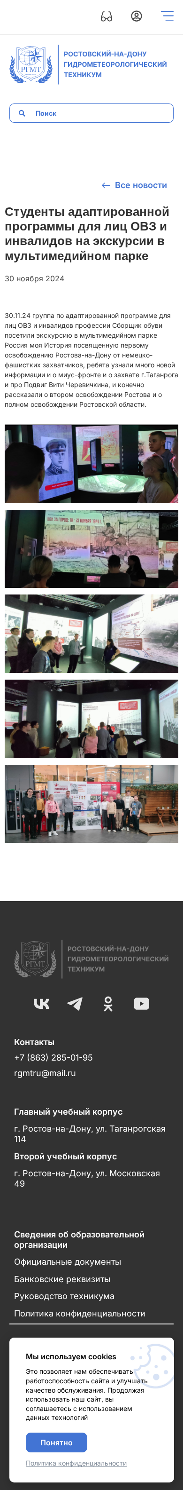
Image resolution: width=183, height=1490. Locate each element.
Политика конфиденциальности (79, 1313)
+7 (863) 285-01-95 (53, 1057)
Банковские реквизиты (62, 1279)
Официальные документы (67, 1262)
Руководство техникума (64, 1296)
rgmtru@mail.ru (45, 1073)
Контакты (34, 1042)
